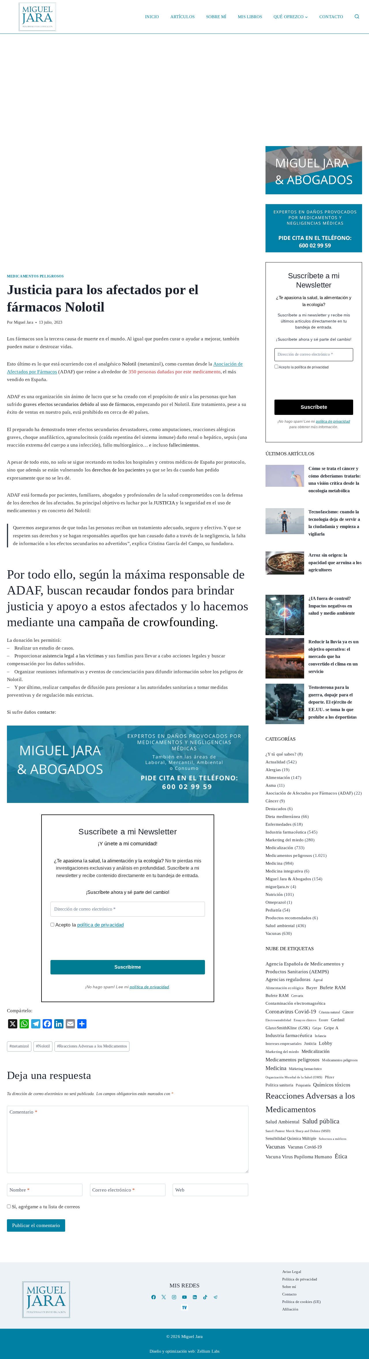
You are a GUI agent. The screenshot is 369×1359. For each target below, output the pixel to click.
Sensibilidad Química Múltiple (291, 1138)
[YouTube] (184, 1297)
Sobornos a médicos (332, 1138)
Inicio (152, 16)
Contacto (331, 16)
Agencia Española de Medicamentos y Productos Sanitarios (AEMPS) (305, 967)
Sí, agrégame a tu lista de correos (45, 1206)
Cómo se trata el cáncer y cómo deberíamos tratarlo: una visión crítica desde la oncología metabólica (334, 479)
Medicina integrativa (284, 871)
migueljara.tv (277, 886)
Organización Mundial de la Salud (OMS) (294, 1077)
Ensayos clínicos (305, 1020)
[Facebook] (153, 1297)
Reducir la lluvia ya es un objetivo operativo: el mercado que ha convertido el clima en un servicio (333, 656)
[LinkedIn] (194, 1297)
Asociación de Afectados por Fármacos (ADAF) (309, 793)
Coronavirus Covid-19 (291, 1011)
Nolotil (43, 1046)
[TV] (184, 1307)
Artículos (182, 16)
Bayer (311, 987)
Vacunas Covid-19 (305, 1146)
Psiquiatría (303, 1085)
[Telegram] (215, 1297)
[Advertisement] (184, 77)
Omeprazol (276, 902)
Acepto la (89, 925)
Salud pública (320, 1121)
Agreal (318, 980)
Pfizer (329, 1077)
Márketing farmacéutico (305, 1069)
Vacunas (273, 933)
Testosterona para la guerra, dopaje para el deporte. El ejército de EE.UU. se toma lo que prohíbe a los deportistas (332, 702)
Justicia (310, 1043)
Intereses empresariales (284, 1043)
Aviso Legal (291, 1271)
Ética (341, 1156)
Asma (271, 785)
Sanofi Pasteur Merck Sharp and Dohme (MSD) (298, 1131)
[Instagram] (174, 1297)
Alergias (273, 769)
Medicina (274, 863)
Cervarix (297, 996)
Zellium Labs (208, 1351)
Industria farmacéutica (286, 832)
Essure (323, 1020)
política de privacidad (100, 925)
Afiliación (290, 1309)
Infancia (320, 1036)
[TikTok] (205, 1297)
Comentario (23, 1112)
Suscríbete (314, 407)
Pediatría (273, 910)
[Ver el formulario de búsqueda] (357, 17)
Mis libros (250, 16)
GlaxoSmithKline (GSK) (288, 1028)
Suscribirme (127, 967)
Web (179, 1190)
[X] (163, 1297)
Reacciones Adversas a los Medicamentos (92, 1046)
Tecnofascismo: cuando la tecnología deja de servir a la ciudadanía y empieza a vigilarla (334, 522)
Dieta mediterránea (283, 816)
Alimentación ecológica (285, 988)
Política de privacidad (299, 1279)
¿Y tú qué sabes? (281, 754)
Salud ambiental (280, 925)
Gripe (316, 1028)
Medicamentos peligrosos (35, 276)
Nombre (20, 1190)
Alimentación (278, 777)
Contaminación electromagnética (295, 1003)
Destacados (276, 808)
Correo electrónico (113, 1190)
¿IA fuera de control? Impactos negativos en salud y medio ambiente (331, 606)
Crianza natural (329, 1012)
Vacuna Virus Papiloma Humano (299, 1156)
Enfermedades (278, 824)
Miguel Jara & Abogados (288, 879)
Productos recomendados (288, 918)
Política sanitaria (279, 1085)
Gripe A (331, 1028)
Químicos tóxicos (331, 1085)
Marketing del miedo (285, 840)
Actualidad (275, 762)
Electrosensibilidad (278, 1020)
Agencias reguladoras (288, 979)
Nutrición (274, 894)
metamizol (19, 1046)
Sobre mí (216, 16)
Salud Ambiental (283, 1122)
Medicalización (279, 847)
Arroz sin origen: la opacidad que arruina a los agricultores (335, 562)
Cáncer (272, 801)
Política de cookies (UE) (301, 1302)
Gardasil (338, 1020)
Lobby (325, 1043)
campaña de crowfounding (147, 622)
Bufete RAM (333, 987)
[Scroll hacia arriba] (359, 1310)
